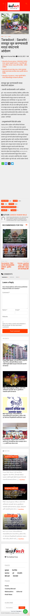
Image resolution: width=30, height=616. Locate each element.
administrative (11, 457)
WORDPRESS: (5, 277)
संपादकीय (19, 573)
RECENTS (6, 338)
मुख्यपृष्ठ (7, 570)
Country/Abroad (10, 588)
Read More (22, 479)
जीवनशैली (15, 576)
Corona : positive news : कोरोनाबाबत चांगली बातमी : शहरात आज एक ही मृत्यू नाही (23, 266)
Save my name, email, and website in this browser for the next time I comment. (14, 325)
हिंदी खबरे (7, 576)
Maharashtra (9, 591)
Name (4, 310)
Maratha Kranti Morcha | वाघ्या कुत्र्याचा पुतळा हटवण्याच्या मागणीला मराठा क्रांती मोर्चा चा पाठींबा (15, 71)
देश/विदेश (14, 570)
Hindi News (8, 594)
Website (5, 316)
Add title (7, 451)
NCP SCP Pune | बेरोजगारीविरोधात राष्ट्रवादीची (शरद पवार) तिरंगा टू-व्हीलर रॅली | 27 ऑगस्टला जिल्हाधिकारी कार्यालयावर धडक (14, 415)
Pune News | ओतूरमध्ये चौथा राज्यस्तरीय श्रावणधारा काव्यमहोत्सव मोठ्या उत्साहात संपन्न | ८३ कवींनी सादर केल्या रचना (15, 441)
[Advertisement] (15, 183)
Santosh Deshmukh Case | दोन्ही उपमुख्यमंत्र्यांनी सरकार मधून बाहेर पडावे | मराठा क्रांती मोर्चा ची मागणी (14, 253)
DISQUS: (17, 277)
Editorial (19, 591)
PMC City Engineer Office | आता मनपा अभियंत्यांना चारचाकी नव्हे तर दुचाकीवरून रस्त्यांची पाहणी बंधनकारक (14, 389)
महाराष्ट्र (7, 573)
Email (17, 310)
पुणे (13, 573)
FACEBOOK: (12, 277)
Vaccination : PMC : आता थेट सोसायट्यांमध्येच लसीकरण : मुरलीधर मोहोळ (7, 266)
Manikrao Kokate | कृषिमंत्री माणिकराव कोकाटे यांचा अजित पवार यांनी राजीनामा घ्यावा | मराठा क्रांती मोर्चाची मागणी (14, 239)
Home (7, 586)
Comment (6, 292)
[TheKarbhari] (13, 6)
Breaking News (11, 516)
